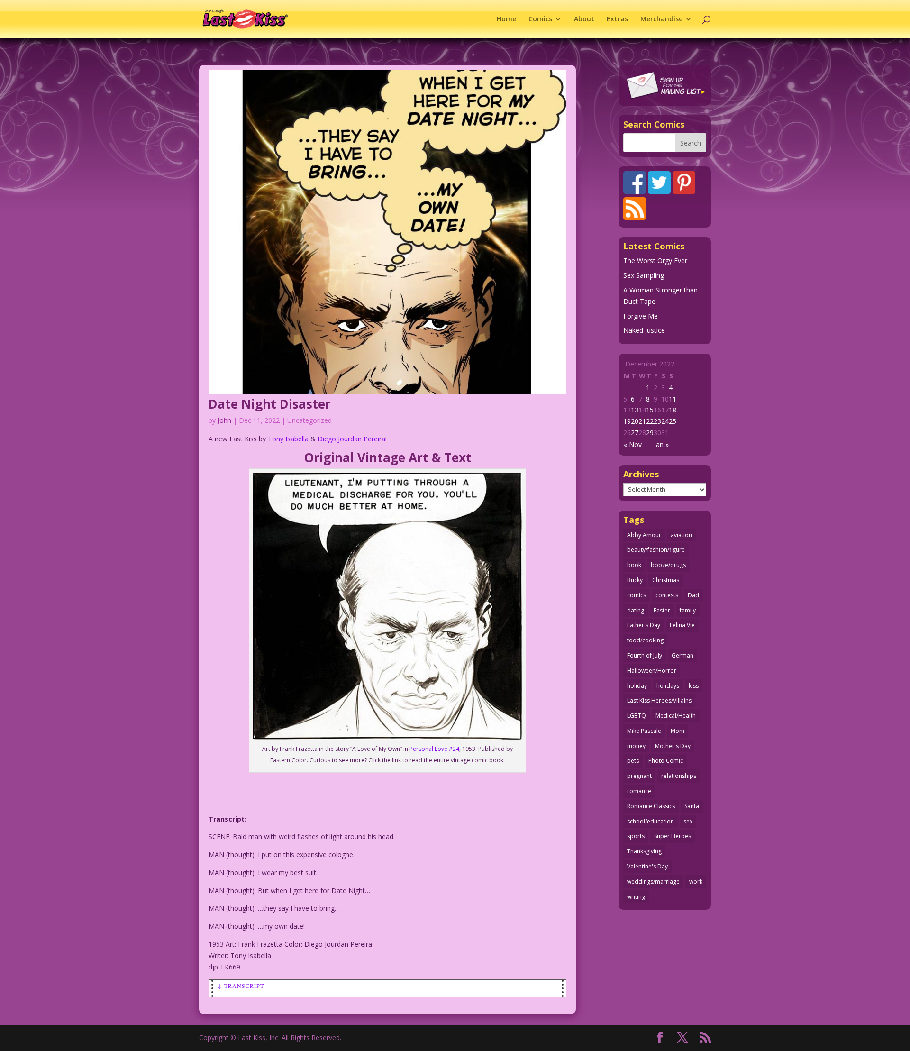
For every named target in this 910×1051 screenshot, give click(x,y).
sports (636, 836)
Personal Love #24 (433, 749)
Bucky (635, 580)
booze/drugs (668, 565)
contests (666, 595)
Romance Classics (651, 806)
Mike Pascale (644, 731)
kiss (694, 686)
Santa (691, 806)
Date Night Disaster (270, 403)
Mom (677, 731)
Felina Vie (682, 625)
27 (634, 432)
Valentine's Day (647, 866)
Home (506, 19)
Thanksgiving (644, 851)
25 (672, 421)
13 (634, 409)
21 (642, 421)
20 (634, 421)
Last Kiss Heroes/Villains (659, 700)
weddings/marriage (653, 881)
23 (657, 421)
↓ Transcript (241, 985)
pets (633, 761)
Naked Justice (644, 330)
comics (636, 595)
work (695, 881)
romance (639, 791)
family (688, 610)
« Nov (633, 444)
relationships (678, 776)
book (634, 565)
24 (665, 421)
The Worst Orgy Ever (655, 260)
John (224, 420)
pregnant (639, 776)
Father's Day (643, 625)
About (584, 19)
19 (627, 421)
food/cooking (645, 640)
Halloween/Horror (651, 671)
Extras (617, 19)
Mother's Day (673, 746)
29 (650, 432)
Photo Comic (665, 761)
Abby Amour (644, 535)
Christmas (665, 580)
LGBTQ (636, 716)
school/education (650, 821)
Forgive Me (640, 315)
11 (672, 398)
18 (672, 409)
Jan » (661, 444)
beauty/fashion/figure (656, 550)
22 (650, 421)
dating (635, 610)
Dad (693, 595)
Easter (662, 610)
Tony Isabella (288, 438)
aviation (681, 535)
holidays (667, 686)
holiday (637, 686)
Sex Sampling (643, 275)
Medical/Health (675, 716)
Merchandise (661, 19)
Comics (540, 19)
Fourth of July (644, 655)
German (682, 655)
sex (687, 821)
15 (650, 409)
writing (636, 897)
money (636, 746)
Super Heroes (672, 836)
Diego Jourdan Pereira (351, 438)
